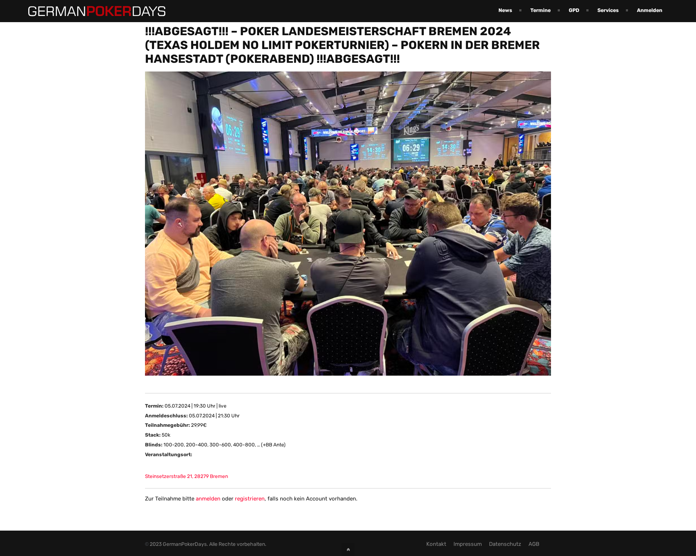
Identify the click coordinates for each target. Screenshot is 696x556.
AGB (534, 544)
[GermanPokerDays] (91, 12)
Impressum (467, 544)
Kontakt (436, 544)
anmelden (208, 498)
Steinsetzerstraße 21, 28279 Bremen (186, 476)
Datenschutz (505, 544)
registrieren (250, 498)
